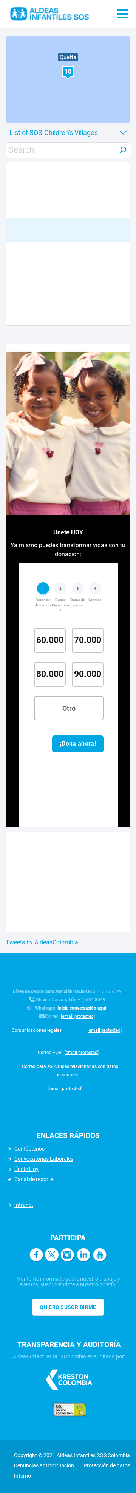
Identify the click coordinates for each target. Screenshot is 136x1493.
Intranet (23, 1205)
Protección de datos (106, 1465)
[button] (68, 72)
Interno (22, 1476)
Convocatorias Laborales (43, 1159)
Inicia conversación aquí (81, 1008)
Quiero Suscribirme (68, 1307)
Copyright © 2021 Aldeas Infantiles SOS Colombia (72, 1455)
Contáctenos (29, 1149)
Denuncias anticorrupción (44, 1465)
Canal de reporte (34, 1179)
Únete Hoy (26, 1169)
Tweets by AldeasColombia (42, 942)
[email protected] (78, 1016)
